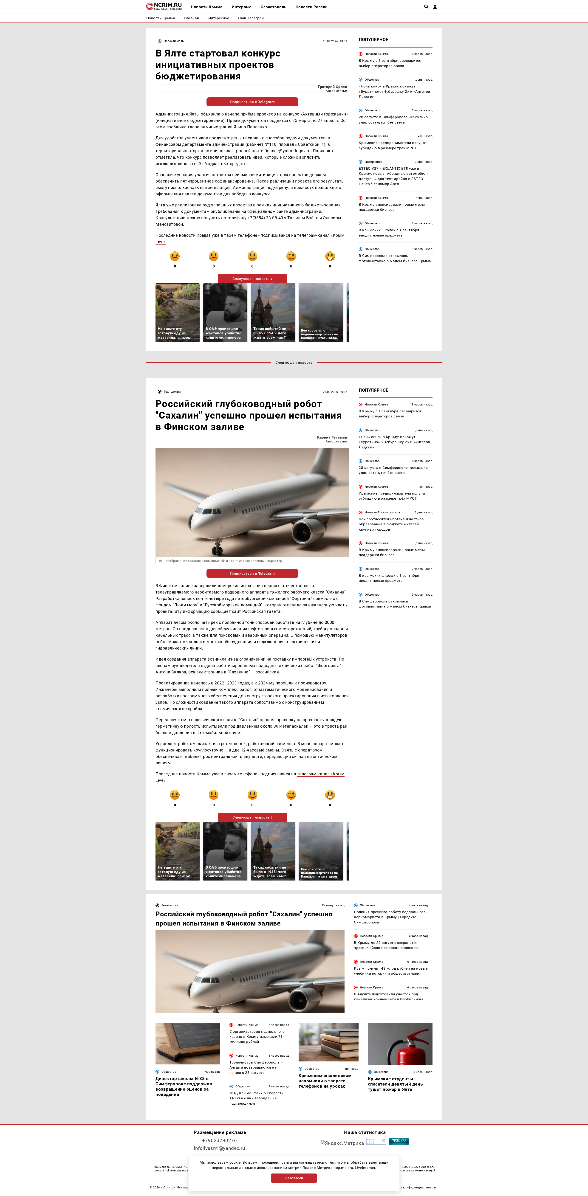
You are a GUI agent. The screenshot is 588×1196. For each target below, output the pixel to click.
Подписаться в (252, 102)
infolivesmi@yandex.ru (219, 1148)
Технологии (172, 391)
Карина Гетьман (332, 437)
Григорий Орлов (332, 86)
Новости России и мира (382, 512)
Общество (372, 79)
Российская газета (261, 611)
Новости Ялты (174, 41)
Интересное (373, 161)
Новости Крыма (376, 54)
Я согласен (294, 1178)
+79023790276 (219, 1140)
